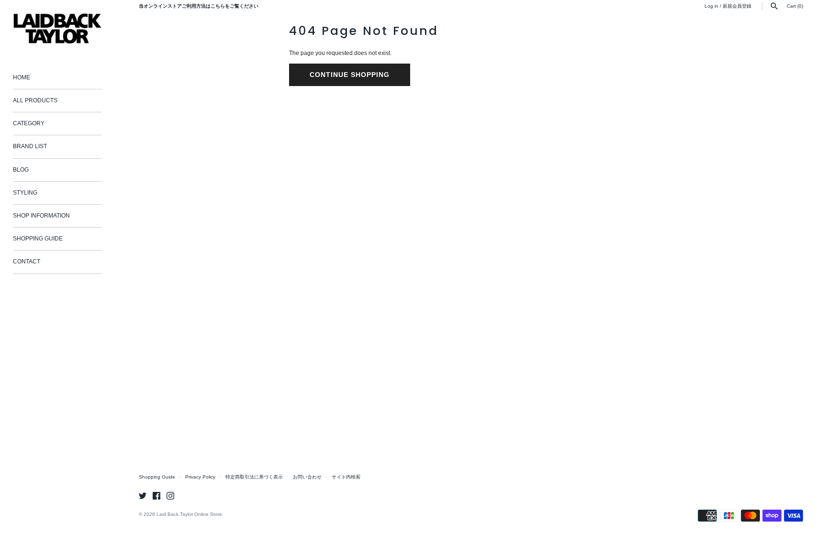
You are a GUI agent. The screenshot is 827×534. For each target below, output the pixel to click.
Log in (711, 6)
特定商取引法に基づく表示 (254, 477)
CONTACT (26, 261)
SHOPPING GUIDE (38, 238)
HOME (21, 77)
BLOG (21, 169)
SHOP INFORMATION (41, 215)
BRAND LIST (30, 146)
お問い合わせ (307, 477)
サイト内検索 (346, 477)
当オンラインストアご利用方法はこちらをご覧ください (198, 6)
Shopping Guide (157, 477)
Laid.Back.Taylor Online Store (189, 514)
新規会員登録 (737, 6)
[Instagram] (170, 495)
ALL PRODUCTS (35, 100)
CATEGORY (29, 123)
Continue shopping (350, 74)
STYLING (25, 192)
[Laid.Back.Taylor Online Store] (57, 28)
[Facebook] (156, 495)
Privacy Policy (200, 477)
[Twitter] (142, 495)
